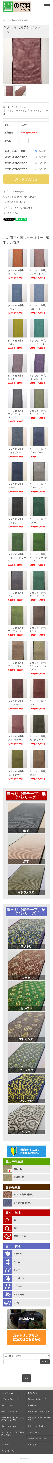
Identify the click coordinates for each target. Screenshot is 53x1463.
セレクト (18, 1270)
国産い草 (18, 1169)
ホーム (6, 20)
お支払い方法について (9, 1399)
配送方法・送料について (37, 1399)
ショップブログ (33, 1432)
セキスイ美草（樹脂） (24, 1194)
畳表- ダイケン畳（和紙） (37, 1426)
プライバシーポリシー (9, 1451)
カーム (17, 1262)
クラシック (19, 1286)
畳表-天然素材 (14, 1161)
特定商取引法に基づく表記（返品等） (20, 197)
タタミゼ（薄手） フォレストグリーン (17, 557)
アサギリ (18, 1253)
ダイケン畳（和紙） (23, 1202)
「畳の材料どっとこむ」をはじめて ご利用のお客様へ (12, 1419)
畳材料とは (32, 1405)
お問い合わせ (33, 1393)
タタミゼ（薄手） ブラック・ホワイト (17, 414)
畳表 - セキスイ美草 (8, 1426)
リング (17, 1302)
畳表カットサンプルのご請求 (38, 1411)
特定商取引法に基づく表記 (37, 1438)
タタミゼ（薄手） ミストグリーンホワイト (38, 666)
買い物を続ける (10, 213)
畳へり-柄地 (13, 1246)
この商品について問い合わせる (17, 207)
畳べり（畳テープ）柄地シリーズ (26, 911)
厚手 (16, 1228)
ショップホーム (7, 1393)
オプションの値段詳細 (13, 191)
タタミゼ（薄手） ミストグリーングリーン (38, 557)
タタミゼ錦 (19, 1294)
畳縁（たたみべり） (8, 1405)
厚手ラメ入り (20, 1236)
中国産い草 (19, 1177)
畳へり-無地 (16, 20)
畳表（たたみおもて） (9, 1411)
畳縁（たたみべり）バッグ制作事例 (39, 1419)
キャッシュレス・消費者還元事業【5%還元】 (12, 1433)
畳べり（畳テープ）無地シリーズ (26, 796)
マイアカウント (7, 1444)
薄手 (26, 20)
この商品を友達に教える (14, 202)
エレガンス (19, 1278)
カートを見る (33, 1444)
